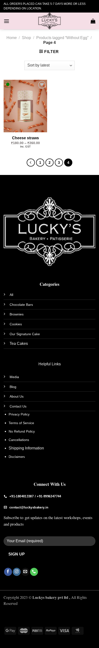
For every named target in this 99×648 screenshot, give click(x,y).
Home (11, 38)
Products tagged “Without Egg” (62, 38)
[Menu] (6, 21)
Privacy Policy (19, 414)
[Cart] (93, 21)
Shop (26, 38)
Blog (13, 387)
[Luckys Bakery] (49, 21)
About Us (17, 396)
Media (14, 377)
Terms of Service (21, 423)
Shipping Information (26, 448)
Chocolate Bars (21, 305)
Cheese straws (25, 138)
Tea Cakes (19, 343)
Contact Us (18, 406)
